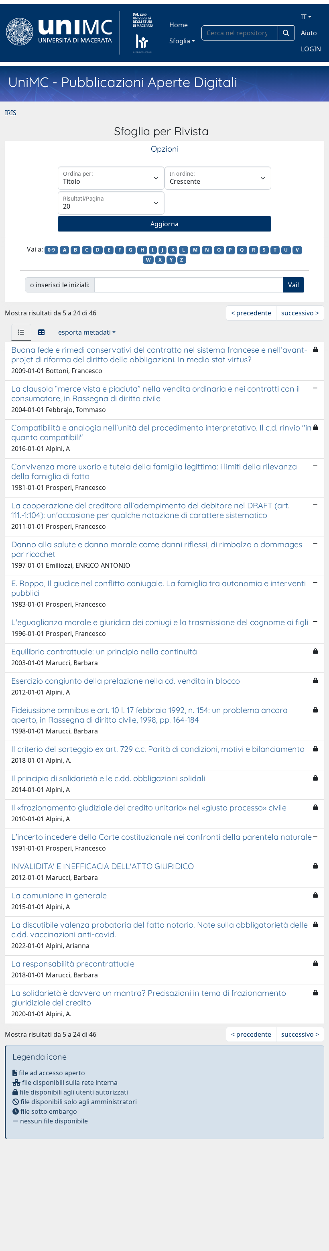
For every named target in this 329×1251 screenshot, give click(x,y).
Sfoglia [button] (179, 41)
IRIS (10, 112)
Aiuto (309, 32)
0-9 (51, 249)
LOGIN (311, 49)
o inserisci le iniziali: (59, 284)
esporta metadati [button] (84, 332)
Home (178, 24)
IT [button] (304, 16)
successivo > (300, 313)
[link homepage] (62, 33)
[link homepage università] (143, 33)
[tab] (21, 332)
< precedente (251, 313)
